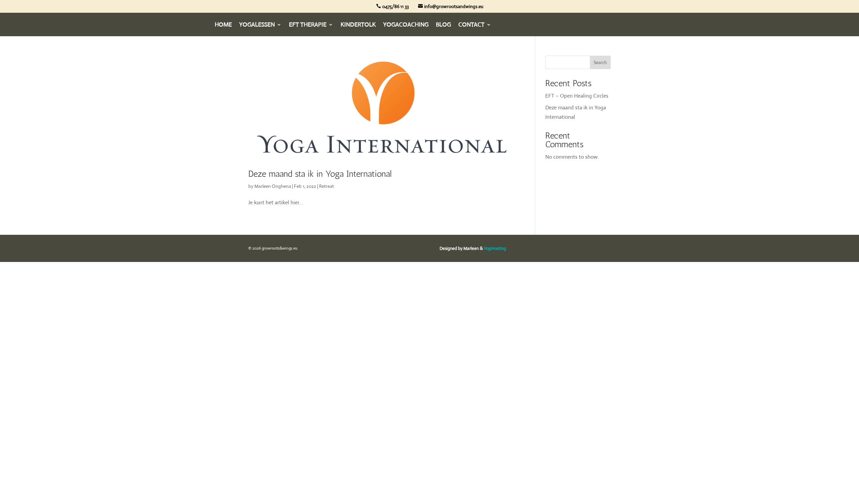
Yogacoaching (405, 25)
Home (223, 25)
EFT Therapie (307, 25)
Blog (443, 25)
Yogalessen (257, 25)
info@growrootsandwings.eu (453, 6)
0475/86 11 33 (395, 6)
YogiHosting (495, 248)
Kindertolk (358, 25)
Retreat (326, 186)
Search (600, 62)
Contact (471, 25)
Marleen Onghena (272, 186)
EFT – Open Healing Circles (576, 95)
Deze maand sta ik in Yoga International (320, 174)
